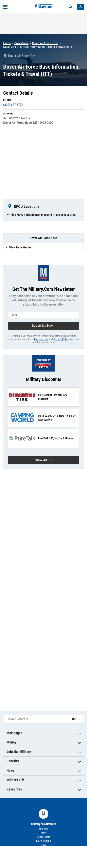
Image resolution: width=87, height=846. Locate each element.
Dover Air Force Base (45, 43)
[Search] (70, 7)
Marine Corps (43, 841)
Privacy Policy (61, 339)
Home (7, 43)
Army (44, 832)
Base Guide (21, 43)
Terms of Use (41, 339)
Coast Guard (43, 837)
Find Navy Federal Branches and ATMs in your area (43, 214)
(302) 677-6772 (13, 105)
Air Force (43, 829)
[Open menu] (5, 7)
